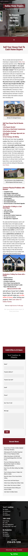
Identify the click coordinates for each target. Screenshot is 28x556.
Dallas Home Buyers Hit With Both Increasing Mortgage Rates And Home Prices (13, 458)
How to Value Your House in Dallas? (12, 485)
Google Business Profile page (16, 305)
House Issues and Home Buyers (11, 480)
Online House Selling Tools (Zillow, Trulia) (13, 483)
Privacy (14, 550)
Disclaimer (19, 550)
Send (7, 432)
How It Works (6, 165)
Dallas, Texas (22, 62)
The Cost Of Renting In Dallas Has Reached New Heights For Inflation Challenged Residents (12, 463)
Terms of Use (9, 550)
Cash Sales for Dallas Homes (11, 492)
